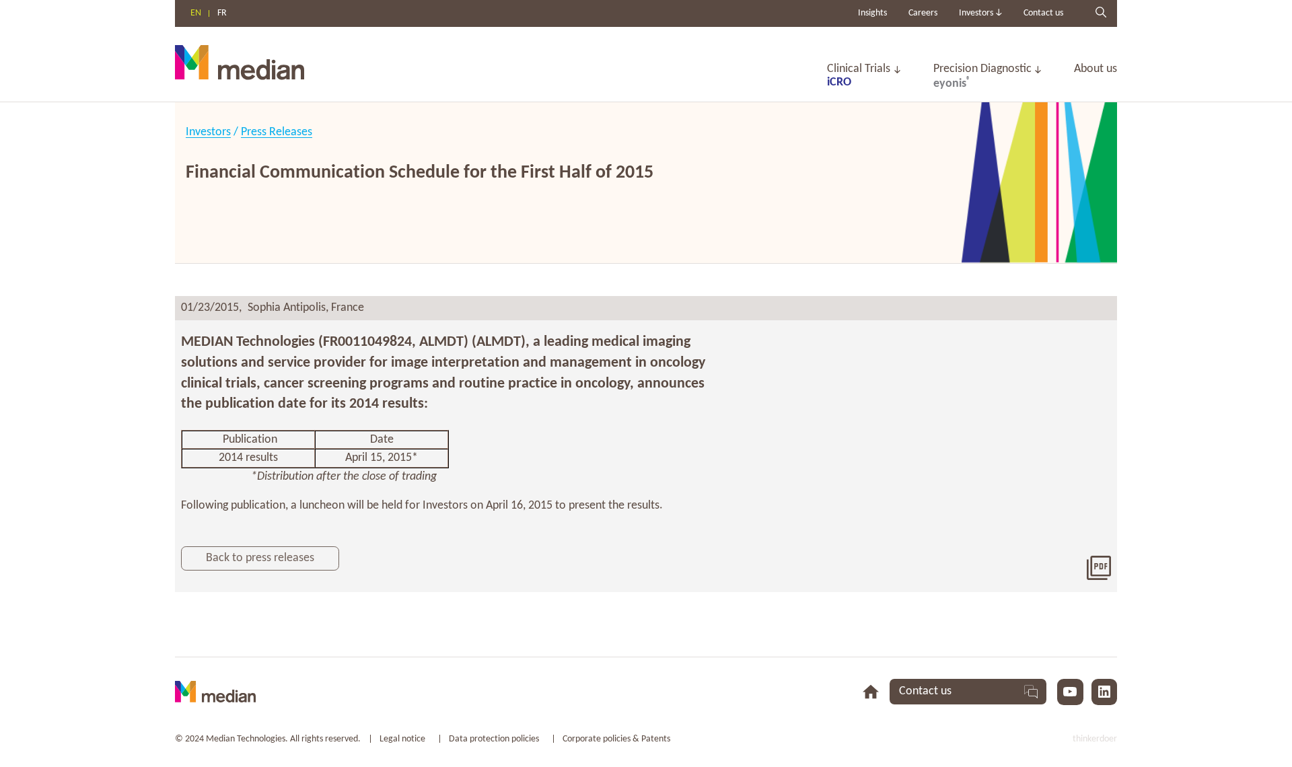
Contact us (1043, 13)
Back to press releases (260, 558)
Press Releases (276, 132)
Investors (208, 132)
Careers (922, 13)
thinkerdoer (1095, 739)
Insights (872, 13)
